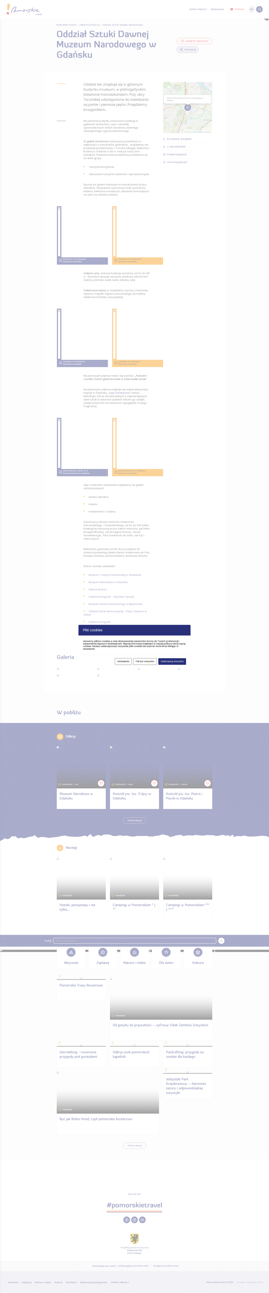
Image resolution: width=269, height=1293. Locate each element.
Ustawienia (123, 661)
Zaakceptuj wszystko (172, 661)
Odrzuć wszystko (145, 661)
